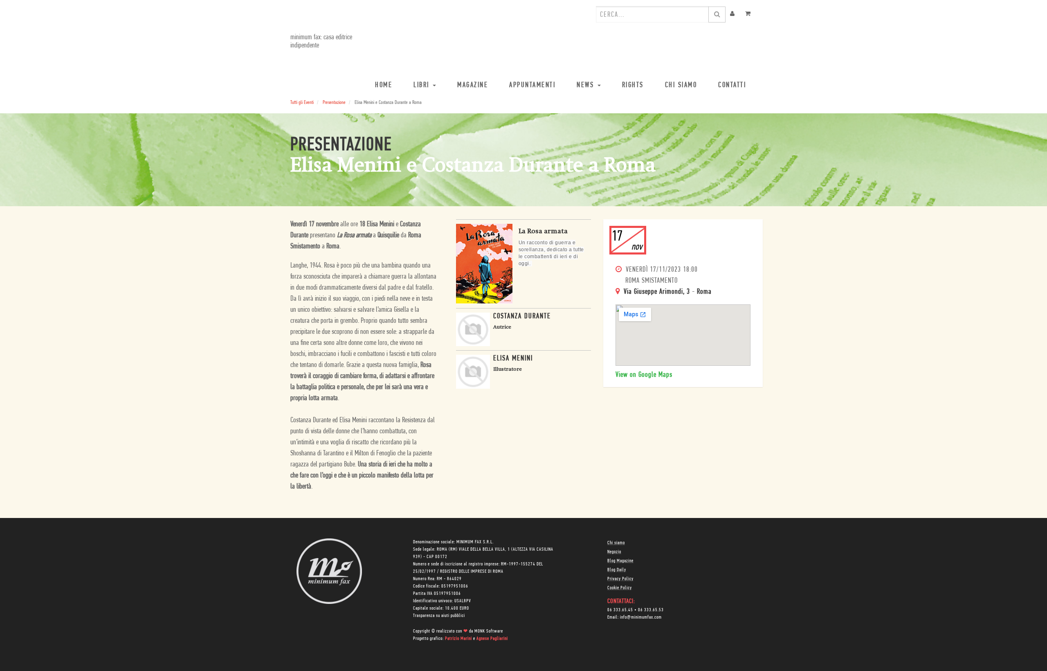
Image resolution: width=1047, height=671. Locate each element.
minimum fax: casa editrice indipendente (321, 42)
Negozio (614, 551)
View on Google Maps (644, 375)
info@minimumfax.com (641, 617)
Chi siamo (616, 542)
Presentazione (334, 102)
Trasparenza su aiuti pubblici (439, 615)
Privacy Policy (620, 578)
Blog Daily (616, 569)
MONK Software (488, 631)
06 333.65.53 (651, 610)
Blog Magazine (620, 560)
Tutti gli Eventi (302, 102)
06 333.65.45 (620, 610)
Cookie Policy (619, 587)
